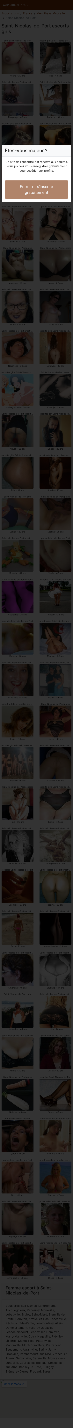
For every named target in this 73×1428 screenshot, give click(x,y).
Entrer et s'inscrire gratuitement (36, 189)
